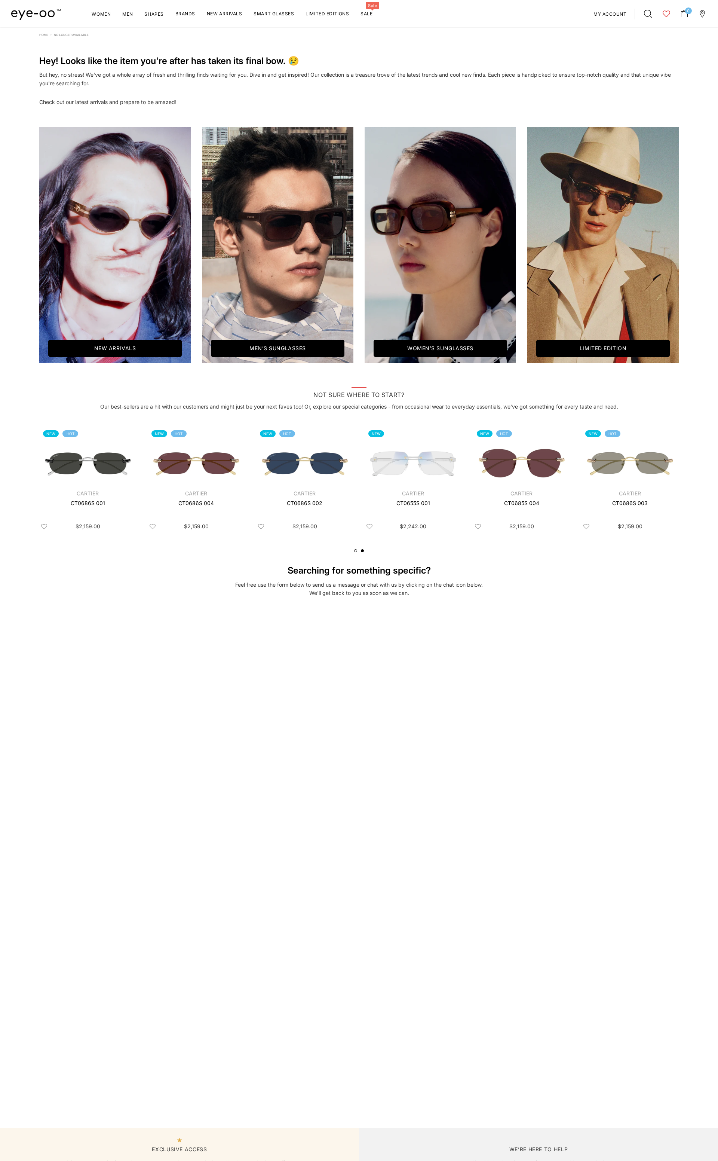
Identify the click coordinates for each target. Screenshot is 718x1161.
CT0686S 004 (196, 503)
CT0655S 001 (413, 503)
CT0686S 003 (630, 503)
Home (43, 35)
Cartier (88, 493)
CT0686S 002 (304, 503)
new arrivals (115, 348)
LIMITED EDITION (603, 348)
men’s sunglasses (277, 348)
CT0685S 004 (521, 503)
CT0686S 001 (88, 503)
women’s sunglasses (440, 348)
